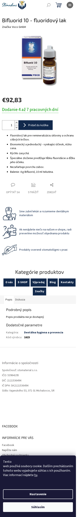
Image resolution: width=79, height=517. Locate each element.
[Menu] (70, 5)
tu (35, 475)
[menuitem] (9, 282)
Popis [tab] (8, 300)
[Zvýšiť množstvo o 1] (16, 122)
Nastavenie (38, 494)
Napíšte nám (9, 450)
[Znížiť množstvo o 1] (16, 127)
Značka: (14, 27)
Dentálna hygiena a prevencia (43, 333)
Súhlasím (38, 507)
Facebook (8, 445)
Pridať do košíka (38, 125)
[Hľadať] (49, 5)
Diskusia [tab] (20, 300)
